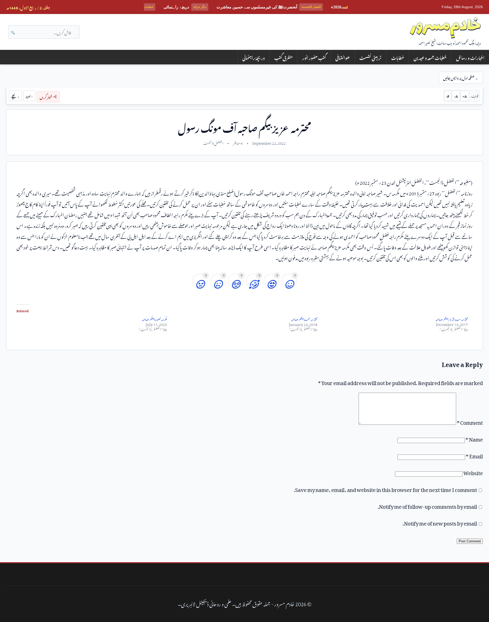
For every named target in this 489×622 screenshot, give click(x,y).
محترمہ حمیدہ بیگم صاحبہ (304, 318)
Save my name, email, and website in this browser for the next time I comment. (385, 488)
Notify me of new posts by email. (440, 522)
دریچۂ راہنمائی (253, 57)
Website (473, 471)
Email (474, 455)
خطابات (397, 57)
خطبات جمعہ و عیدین (430, 57)
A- (456, 96)
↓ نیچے (15, 96)
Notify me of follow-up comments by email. (427, 505)
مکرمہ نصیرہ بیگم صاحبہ (154, 318)
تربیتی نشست (370, 57)
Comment (470, 421)
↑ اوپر (29, 96)
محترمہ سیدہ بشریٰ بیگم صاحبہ (452, 318)
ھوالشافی (342, 57)
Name (474, 438)
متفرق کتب (283, 57)
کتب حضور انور (314, 57)
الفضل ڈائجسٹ (213, 142)
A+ (465, 96)
